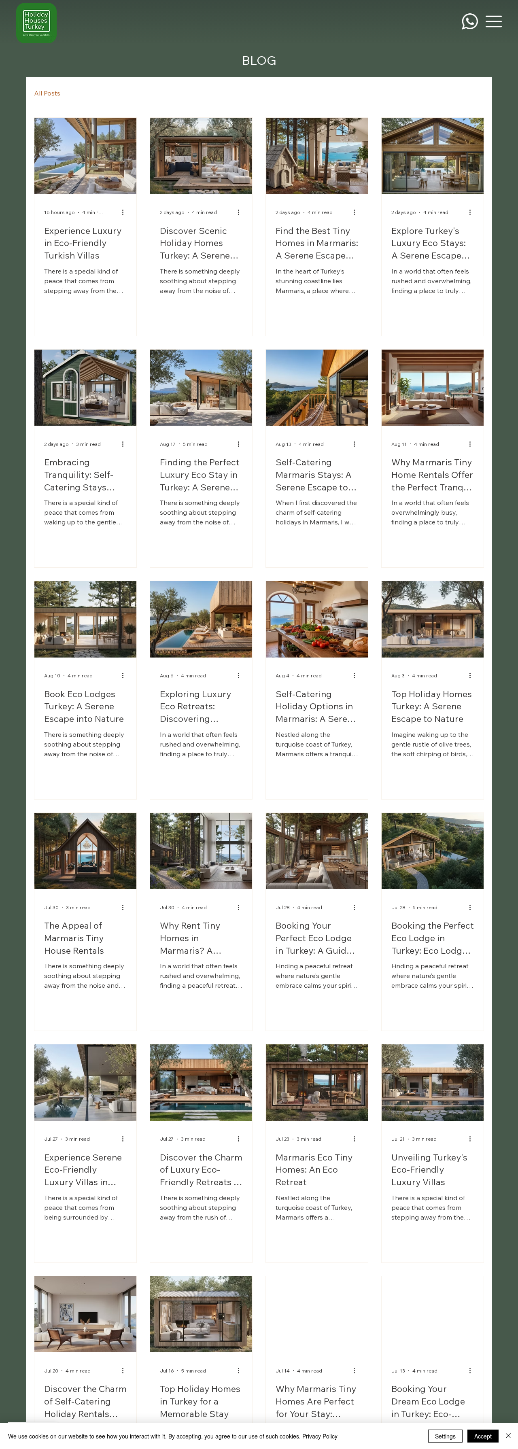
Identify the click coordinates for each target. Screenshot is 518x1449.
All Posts (47, 93)
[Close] (508, 1436)
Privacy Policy (320, 1436)
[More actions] (125, 212)
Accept (483, 1436)
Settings (445, 1436)
